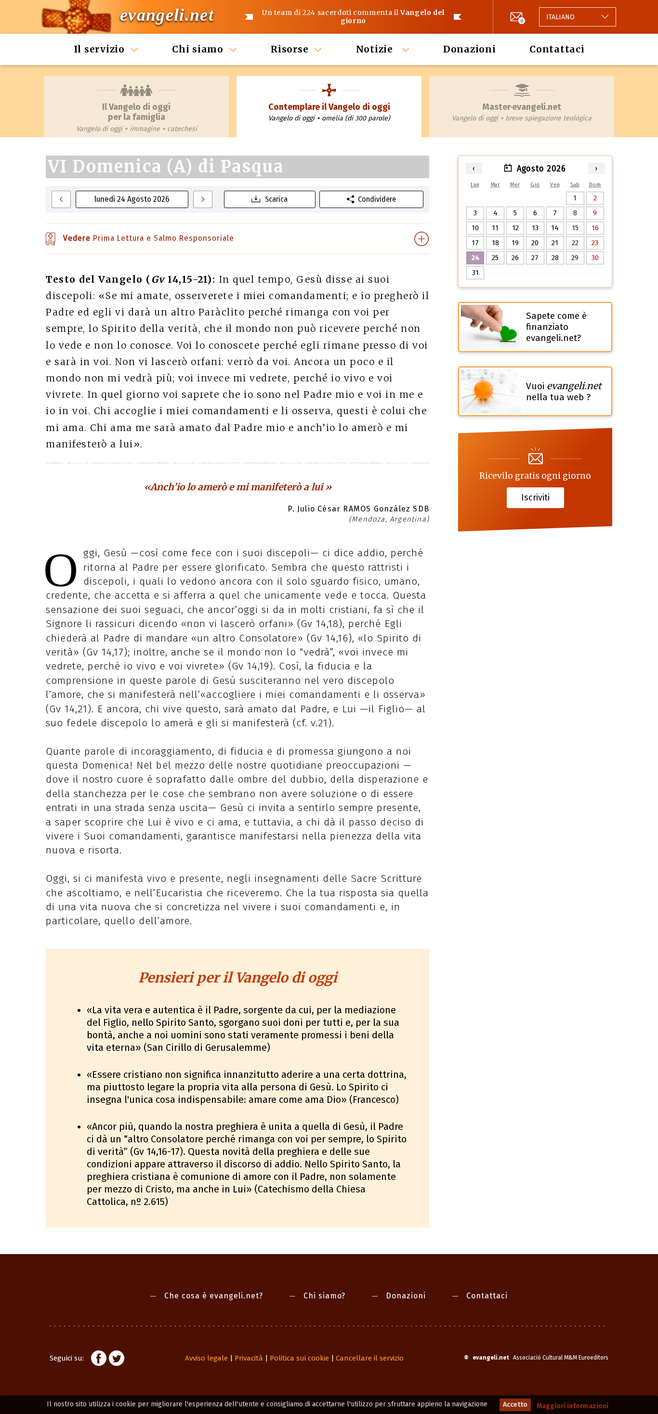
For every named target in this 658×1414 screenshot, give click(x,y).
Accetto (515, 1405)
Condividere (377, 199)
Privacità (249, 1358)
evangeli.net (167, 15)
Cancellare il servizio (370, 1358)
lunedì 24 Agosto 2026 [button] (132, 199)
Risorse (289, 49)
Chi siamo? (324, 1295)
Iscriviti (535, 497)
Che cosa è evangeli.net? (213, 1295)
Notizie (376, 49)
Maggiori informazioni (572, 1406)
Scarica (276, 199)
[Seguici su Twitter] (116, 1359)
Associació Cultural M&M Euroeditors (560, 1357)
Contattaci (557, 49)
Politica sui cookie (299, 1358)
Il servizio (99, 49)
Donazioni (469, 49)
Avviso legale (206, 1358)
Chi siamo (198, 49)
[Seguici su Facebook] (98, 1359)
